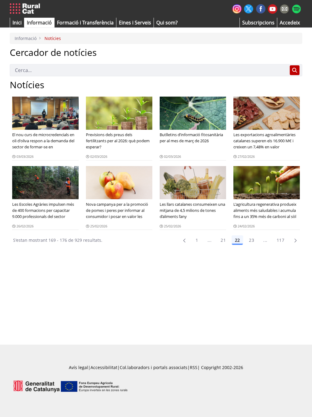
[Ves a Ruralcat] (26, 9)
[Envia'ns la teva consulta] (284, 8)
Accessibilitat (103, 367)
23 (251, 240)
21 (223, 240)
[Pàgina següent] (295, 240)
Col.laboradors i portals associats (153, 367)
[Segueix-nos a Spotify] (296, 8)
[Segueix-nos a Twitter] (249, 8)
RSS (193, 367)
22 (237, 240)
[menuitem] (85, 22)
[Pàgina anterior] (184, 240)
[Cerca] (295, 70)
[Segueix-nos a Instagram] (237, 8)
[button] (17, 22)
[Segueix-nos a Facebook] (260, 8)
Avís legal (78, 367)
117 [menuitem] (280, 240)
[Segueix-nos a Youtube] (272, 8)
